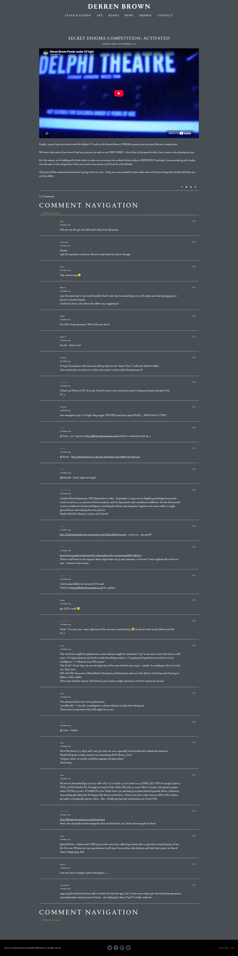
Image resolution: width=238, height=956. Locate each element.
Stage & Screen (78, 15)
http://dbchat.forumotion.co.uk (101, 436)
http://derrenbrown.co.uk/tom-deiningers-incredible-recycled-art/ (105, 456)
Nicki (62, 526)
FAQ (232, 948)
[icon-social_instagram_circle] (123, 947)
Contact (165, 15)
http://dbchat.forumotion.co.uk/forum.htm (82, 819)
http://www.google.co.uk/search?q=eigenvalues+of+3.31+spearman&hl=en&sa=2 (100, 555)
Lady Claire (64, 382)
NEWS (129, 15)
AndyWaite (64, 811)
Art (100, 15)
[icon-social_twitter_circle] (110, 947)
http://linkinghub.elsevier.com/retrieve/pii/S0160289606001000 (93, 534)
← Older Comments (49, 212)
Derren (145, 15)
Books (114, 15)
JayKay (62, 428)
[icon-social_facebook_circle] (116, 947)
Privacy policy (224, 948)
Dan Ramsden (65, 490)
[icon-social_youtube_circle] (128, 947)
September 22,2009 (128, 44)
